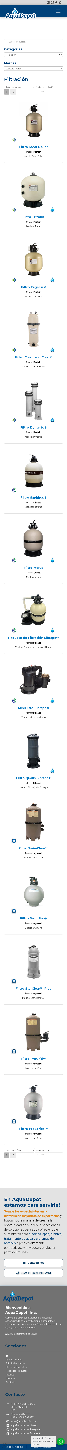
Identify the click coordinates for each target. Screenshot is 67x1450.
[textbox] (33, 69)
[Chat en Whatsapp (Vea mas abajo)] (60, 2)
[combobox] (33, 55)
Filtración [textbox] (32, 55)
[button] (58, 11)
